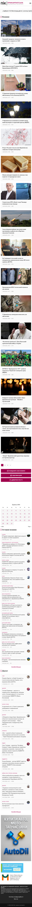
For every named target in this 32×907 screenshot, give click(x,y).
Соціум (3, 534)
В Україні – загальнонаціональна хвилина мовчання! (14, 660)
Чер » (29, 526)
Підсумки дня (17, 475)
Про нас (16, 899)
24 (11, 520)
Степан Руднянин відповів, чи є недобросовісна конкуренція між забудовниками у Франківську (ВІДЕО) (13, 597)
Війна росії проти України (8, 603)
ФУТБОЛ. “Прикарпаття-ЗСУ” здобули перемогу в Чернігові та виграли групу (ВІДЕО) (14, 370)
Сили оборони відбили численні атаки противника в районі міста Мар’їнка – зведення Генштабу (14, 231)
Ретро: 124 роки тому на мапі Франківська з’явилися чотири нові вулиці (15, 148)
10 (11, 514)
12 (20, 514)
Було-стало (5, 704)
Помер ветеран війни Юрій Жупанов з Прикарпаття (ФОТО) (13, 588)
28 (29, 520)
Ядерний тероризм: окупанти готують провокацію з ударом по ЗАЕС (14, 40)
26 (20, 520)
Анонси (4, 730)
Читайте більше (16, 667)
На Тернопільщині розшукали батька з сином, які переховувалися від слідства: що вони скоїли (15, 428)
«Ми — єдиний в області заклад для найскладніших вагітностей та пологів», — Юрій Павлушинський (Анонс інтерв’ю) (14, 734)
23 (7, 520)
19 (20, 517)
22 (3, 520)
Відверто (4, 759)
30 (7, 523)
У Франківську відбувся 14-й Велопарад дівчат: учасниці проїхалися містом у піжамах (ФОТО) (13, 545)
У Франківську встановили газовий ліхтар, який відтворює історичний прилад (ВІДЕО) (15, 121)
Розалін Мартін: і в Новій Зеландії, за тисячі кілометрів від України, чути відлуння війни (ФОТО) (12, 680)
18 (16, 517)
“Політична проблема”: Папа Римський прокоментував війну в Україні (14, 342)
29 (3, 523)
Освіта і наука (5, 560)
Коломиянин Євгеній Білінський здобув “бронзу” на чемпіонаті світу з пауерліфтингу (13, 616)
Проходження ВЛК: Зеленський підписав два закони (15, 288)
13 (24, 514)
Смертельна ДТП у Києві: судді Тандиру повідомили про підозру (14, 203)
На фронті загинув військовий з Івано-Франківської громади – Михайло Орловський (14, 399)
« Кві (2, 526)
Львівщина (4, 632)
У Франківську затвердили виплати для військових (14, 315)
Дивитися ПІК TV (17, 480)
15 (3, 517)
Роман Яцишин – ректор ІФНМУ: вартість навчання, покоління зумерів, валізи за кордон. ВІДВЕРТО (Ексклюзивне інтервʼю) (14, 764)
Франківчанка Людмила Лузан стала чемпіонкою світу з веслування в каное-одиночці (13, 579)
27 (24, 520)
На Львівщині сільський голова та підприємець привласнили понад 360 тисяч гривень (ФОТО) (15, 260)
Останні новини (9, 530)
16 (7, 517)
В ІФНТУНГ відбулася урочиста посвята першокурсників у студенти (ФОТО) (13, 562)
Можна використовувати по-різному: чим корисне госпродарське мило (15, 175)
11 (16, 514)
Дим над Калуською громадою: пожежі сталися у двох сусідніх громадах (13, 652)
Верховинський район (7, 585)
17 (11, 517)
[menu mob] (30, 3)
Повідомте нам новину (17, 471)
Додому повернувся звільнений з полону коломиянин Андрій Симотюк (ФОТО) (13, 554)
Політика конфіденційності (16, 897)
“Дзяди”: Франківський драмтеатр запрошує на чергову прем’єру (15, 456)
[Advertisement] (12, 492)
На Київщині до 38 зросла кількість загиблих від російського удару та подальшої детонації (12, 606)
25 (16, 520)
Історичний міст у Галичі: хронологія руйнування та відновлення (13, 707)
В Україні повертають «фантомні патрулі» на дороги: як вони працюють (14, 536)
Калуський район (6, 622)
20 (24, 517)
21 (29, 517)
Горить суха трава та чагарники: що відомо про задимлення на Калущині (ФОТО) (12, 626)
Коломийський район (7, 613)
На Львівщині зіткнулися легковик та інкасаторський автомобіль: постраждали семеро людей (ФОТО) (14, 635)
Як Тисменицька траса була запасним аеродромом (13, 804)
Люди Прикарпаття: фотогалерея (10, 542)
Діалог (5, 671)
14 (29, 514)
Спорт (3, 576)
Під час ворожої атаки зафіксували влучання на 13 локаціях (12, 644)
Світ (3, 676)
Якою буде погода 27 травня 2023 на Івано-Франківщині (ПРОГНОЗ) (15, 67)
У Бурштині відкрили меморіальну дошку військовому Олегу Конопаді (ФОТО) (15, 94)
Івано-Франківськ (6, 593)
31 (11, 523)
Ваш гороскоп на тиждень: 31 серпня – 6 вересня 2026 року (13, 570)
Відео (3, 743)
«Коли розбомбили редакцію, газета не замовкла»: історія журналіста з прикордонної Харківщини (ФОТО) (13, 777)
